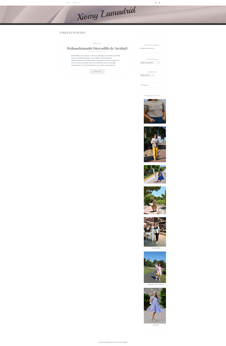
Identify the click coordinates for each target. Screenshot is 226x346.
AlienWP (125, 342)
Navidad (97, 43)
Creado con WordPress (105, 342)
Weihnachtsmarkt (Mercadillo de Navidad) (97, 48)
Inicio (68, 2)
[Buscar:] (150, 85)
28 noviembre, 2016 (97, 52)
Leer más (99, 72)
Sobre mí (76, 2)
